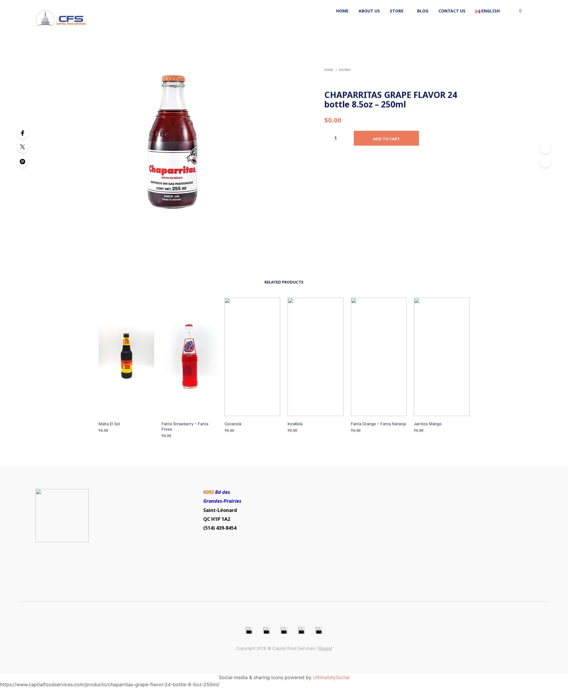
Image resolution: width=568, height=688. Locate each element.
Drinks (345, 70)
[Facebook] (22, 132)
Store (397, 11)
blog (422, 11)
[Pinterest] (22, 161)
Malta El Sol (109, 423)
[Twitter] (22, 147)
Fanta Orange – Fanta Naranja (378, 423)
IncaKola (295, 423)
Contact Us (451, 11)
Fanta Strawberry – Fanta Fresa (185, 426)
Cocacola (233, 423)
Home (342, 11)
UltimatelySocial (331, 677)
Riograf (325, 648)
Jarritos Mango (428, 423)
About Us (369, 11)
